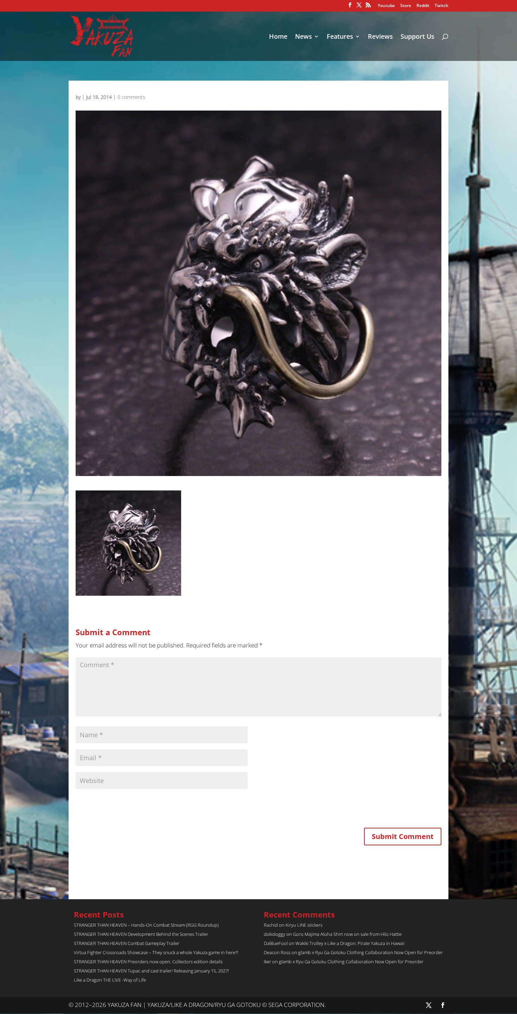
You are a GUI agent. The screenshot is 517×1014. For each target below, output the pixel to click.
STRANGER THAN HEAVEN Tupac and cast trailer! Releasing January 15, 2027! (151, 971)
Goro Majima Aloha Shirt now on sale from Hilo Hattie (347, 934)
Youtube (386, 6)
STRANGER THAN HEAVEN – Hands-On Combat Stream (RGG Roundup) (146, 925)
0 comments (131, 97)
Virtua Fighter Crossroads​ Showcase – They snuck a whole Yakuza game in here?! (156, 952)
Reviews (380, 37)
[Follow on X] (428, 1005)
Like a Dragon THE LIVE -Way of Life (110, 980)
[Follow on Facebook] (442, 1005)
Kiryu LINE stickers (304, 925)
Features (340, 37)
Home (278, 37)
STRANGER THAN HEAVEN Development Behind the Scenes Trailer (141, 934)
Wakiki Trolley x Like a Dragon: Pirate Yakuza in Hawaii (349, 943)
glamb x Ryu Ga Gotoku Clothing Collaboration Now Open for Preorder (370, 952)
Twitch (441, 6)
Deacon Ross (277, 952)
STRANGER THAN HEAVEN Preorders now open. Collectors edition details (148, 961)
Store (405, 6)
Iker (267, 961)
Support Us (417, 37)
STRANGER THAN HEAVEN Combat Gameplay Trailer (126, 943)
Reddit (422, 6)
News (303, 37)
